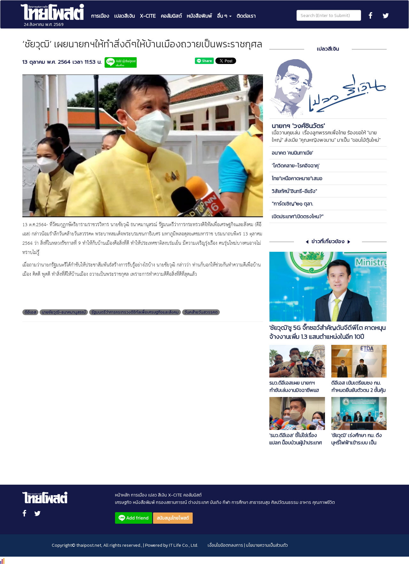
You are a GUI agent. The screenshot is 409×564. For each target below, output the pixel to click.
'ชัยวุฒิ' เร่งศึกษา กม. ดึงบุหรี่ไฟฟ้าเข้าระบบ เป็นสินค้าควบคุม (356, 439)
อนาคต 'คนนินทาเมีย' (292, 152)
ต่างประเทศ (198, 502)
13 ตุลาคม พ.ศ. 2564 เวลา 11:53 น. (62, 62)
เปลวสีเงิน (124, 15)
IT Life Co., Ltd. (183, 545)
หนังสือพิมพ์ (199, 15)
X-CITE (148, 15)
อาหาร (305, 502)
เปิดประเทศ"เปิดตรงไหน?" (297, 216)
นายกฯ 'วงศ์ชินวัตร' (298, 126)
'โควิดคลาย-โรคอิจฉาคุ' (296, 165)
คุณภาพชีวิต (324, 502)
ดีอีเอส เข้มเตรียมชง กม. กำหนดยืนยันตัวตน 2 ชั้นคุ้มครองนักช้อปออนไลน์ (358, 386)
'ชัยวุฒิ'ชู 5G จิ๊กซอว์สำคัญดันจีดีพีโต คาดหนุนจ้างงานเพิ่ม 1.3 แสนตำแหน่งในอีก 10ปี (327, 332)
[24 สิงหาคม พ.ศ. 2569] (53, 8)
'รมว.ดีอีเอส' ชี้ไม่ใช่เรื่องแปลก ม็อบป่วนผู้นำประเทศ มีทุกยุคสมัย (295, 439)
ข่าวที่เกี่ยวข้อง (328, 241)
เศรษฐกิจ (123, 502)
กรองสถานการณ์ (171, 502)
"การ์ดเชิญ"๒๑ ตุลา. (292, 203)
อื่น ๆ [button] (222, 15)
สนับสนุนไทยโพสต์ (173, 518)
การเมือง (100, 15)
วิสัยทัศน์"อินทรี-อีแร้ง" (294, 191)
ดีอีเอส (30, 312)
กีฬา (226, 502)
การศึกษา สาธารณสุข (251, 502)
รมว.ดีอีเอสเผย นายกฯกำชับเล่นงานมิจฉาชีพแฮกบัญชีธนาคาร (294, 386)
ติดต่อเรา (246, 15)
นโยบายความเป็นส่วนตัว (267, 545)
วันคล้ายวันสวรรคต (201, 312)
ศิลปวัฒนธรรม (284, 502)
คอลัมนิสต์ (171, 15)
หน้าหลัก (122, 495)
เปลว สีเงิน (157, 495)
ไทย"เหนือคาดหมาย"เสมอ (297, 178)
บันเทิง (215, 502)
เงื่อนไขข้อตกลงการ (225, 545)
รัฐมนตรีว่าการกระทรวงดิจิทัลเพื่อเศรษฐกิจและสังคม (135, 312)
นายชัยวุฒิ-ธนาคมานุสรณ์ (64, 312)
